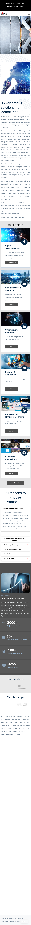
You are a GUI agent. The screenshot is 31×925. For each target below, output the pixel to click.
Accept (24, 921)
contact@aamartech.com (16, 6)
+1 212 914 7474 (20, 3)
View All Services (15, 483)
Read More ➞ (12, 262)
